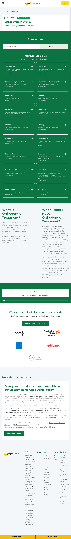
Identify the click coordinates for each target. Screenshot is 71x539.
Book (65, 3)
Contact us (47, 459)
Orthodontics (64, 493)
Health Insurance (47, 463)
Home (6, 11)
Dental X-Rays (63, 475)
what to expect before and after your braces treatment (32, 410)
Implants (63, 489)
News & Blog (56, 457)
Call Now (17, 537)
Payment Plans (47, 468)
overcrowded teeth (11, 405)
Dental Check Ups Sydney (64, 485)
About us (47, 455)
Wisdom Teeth (63, 502)
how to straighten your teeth (41, 397)
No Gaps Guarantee (47, 473)
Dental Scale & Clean (64, 480)
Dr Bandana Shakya (21, 425)
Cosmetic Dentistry (63, 456)
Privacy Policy (46, 488)
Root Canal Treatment (63, 497)
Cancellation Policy (48, 494)
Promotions (47, 477)
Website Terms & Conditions (47, 482)
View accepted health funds (35, 323)
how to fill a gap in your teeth (24, 415)
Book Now (53, 537)
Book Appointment (14, 434)
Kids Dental (64, 466)
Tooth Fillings (62, 470)
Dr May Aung (54, 423)
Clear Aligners (62, 461)
